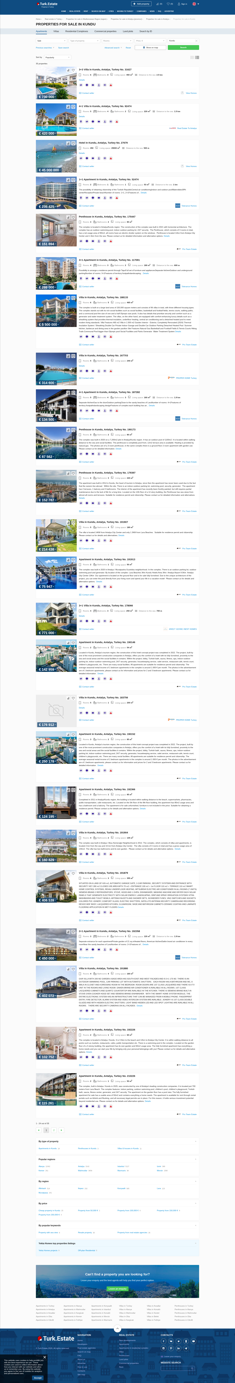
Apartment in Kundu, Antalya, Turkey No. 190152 (107, 734)
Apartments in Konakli (100, 1313)
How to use (82, 1367)
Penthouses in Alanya (184, 1309)
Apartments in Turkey (45, 1306)
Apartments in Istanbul (101, 1309)
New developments (127, 1340)
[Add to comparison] (68, 70)
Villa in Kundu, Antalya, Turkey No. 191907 (103, 522)
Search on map (84, 1352)
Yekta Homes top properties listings (57, 1243)
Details (82, 80)
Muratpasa (43, 1193)
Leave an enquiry (117, 1289)
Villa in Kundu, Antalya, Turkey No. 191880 (103, 968)
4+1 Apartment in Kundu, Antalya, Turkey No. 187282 (109, 392)
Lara (159, 1188)
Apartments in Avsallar (45, 1313)
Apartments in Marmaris (101, 1320)
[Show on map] (81, 122)
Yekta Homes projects (48, 1250)
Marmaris (122, 1170)
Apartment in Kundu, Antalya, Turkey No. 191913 (107, 559)
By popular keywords (50, 1225)
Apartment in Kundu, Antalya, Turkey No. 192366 (107, 789)
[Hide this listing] (81, 85)
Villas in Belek (153, 1316)
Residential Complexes (76, 31)
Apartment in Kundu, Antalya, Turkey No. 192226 (107, 1029)
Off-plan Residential (86, 1250)
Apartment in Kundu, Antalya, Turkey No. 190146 (107, 642)
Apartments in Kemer (73, 1316)
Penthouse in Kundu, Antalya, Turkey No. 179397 (107, 472)
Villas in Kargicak (126, 1320)
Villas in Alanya (125, 1309)
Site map (81, 1374)
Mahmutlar (82, 1170)
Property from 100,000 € (128, 1210)
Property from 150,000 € (167, 1210)
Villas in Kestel (153, 1313)
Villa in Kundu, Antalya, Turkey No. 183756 (103, 697)
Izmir (159, 1166)
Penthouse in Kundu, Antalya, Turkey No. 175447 (107, 216)
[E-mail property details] (93, 85)
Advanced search (112, 48)
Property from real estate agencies (132, 1232)
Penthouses (124, 1355)
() (161, 4)
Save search (63, 48)
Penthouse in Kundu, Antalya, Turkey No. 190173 (107, 429)
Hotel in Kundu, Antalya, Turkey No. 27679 (103, 142)
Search (183, 47)
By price (43, 1203)
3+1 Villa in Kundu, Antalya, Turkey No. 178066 (106, 605)
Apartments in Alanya (73, 1306)
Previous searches (44, 48)
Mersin (160, 1170)
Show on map (152, 47)
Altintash (42, 1188)
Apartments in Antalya (45, 1309)
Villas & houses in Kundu (128, 1148)
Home (80, 1340)
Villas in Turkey (125, 1306)
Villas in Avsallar (154, 1306)
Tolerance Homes (189, 206)
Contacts (81, 1371)
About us (81, 1359)
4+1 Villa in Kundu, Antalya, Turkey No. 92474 (105, 106)
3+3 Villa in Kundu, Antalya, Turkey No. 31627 (105, 69)
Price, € (139, 41)
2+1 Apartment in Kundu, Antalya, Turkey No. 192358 (109, 931)
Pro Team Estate (189, 249)
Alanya (41, 1166)
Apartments (41, 31)
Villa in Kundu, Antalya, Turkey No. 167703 (103, 355)
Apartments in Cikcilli (45, 1320)
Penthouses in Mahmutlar (186, 1313)
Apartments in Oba (44, 1316)
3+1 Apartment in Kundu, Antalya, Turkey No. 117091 (109, 260)
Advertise (82, 1363)
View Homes (191, 93)
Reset (128, 48)
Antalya (81, 1166)
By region (44, 1181)
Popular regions (47, 1159)
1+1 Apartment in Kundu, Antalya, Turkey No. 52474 (109, 179)
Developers (82, 1344)
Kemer (41, 1170)
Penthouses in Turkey (184, 1306)
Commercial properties (105, 31)
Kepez (81, 1188)
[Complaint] (111, 85)
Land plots (128, 31)
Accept (37, 1378)
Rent (121, 1367)
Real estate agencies (87, 1348)
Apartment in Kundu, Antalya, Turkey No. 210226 (107, 1076)
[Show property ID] (105, 85)
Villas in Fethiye (153, 1320)
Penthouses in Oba (183, 1316)
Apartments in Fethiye (73, 1320)
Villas (56, 31)
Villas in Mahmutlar (127, 1313)
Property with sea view (48, 1232)
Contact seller (88, 93)
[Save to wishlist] (73, 70)
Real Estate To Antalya (187, 128)
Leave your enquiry (172, 1356)
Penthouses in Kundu (87, 1148)
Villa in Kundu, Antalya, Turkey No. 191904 (103, 832)
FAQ (79, 1355)
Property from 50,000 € (88, 1210)
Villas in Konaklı (153, 1309)
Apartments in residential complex (133, 1348)
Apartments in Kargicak (74, 1313)
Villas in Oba (124, 1316)
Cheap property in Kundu (49, 1210)
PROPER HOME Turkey (186, 378)
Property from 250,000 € (49, 1215)
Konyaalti (121, 1188)
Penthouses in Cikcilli (184, 1320)
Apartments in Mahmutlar (74, 1309)
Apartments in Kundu (48, 1148)
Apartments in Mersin (100, 1316)
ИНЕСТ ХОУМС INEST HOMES (183, 629)
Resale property (85, 1232)
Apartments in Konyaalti (101, 1306)
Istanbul (121, 1166)
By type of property (48, 1141)
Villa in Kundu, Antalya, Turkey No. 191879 (103, 873)
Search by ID (146, 31)
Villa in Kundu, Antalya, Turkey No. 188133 (103, 297)
